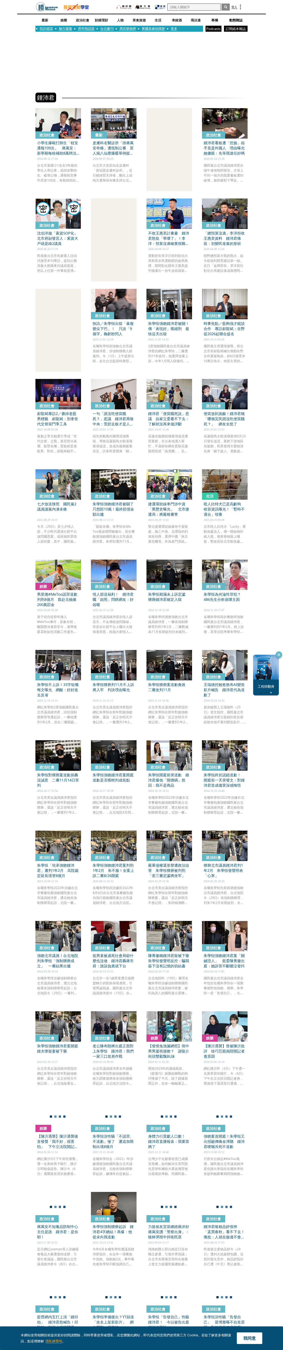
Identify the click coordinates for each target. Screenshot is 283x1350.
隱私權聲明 (54, 1341)
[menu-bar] (240, 7)
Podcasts (213, 29)
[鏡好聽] (124, 7)
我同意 (249, 1338)
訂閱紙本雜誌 (236, 29)
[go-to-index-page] (47, 7)
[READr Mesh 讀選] (160, 7)
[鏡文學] (143, 7)
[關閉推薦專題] (279, 654)
